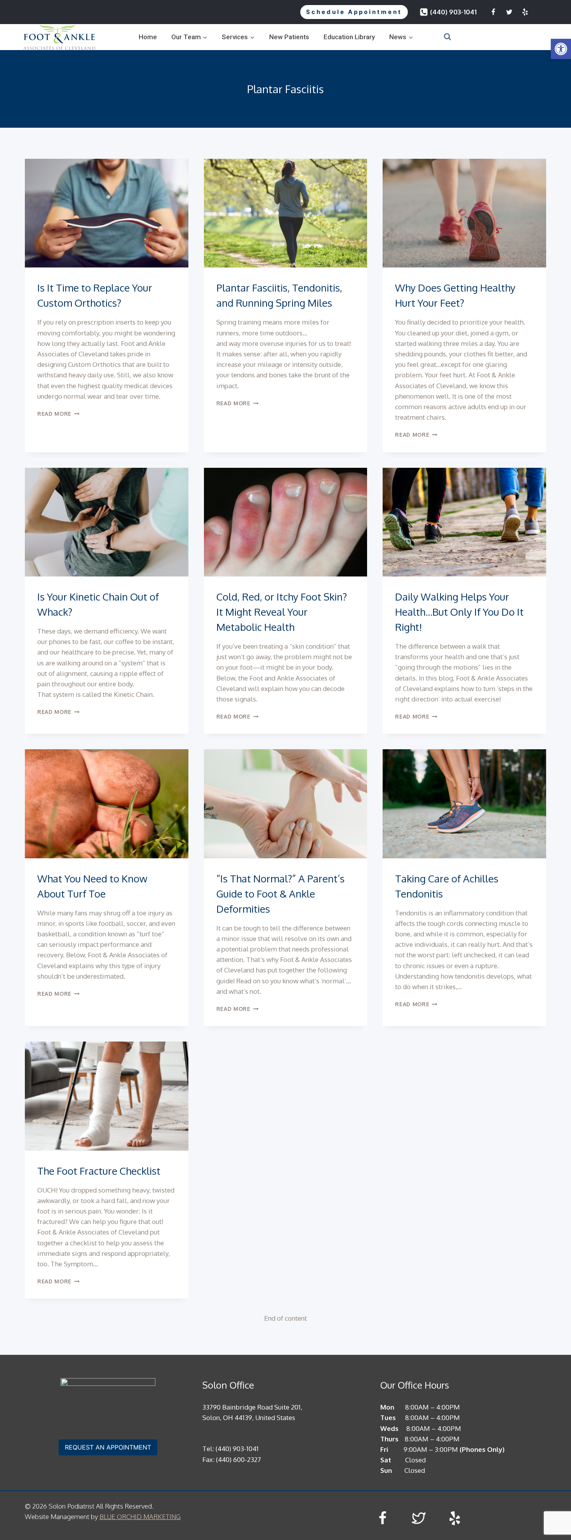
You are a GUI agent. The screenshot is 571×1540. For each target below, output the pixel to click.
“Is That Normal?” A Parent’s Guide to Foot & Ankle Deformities (280, 893)
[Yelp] (525, 12)
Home (148, 37)
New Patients (289, 37)
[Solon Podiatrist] (59, 37)
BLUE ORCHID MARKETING (140, 1516)
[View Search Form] (437, 37)
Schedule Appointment (354, 12)
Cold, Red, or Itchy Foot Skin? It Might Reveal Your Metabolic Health (281, 611)
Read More (58, 413)
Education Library (349, 37)
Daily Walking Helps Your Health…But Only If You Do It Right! (459, 611)
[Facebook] (493, 12)
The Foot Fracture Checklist (98, 1170)
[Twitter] (509, 12)
